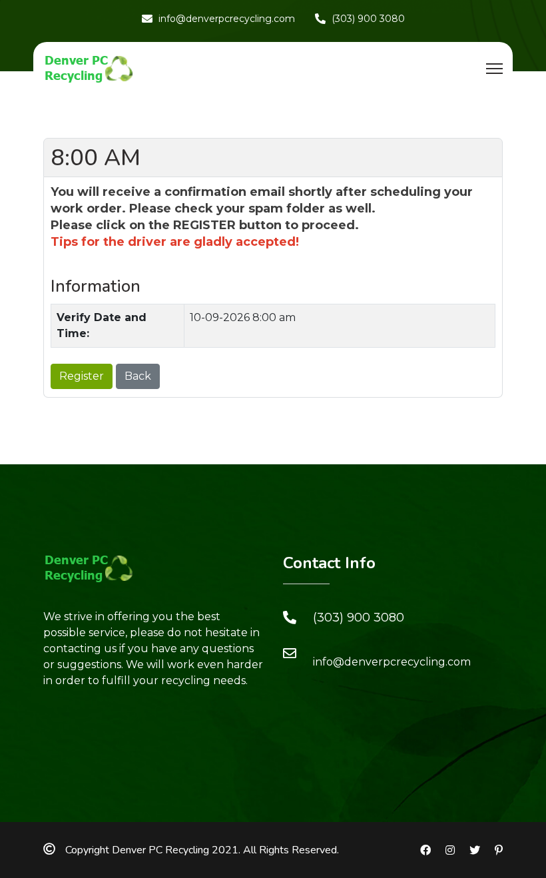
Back (138, 376)
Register (81, 376)
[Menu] (494, 68)
